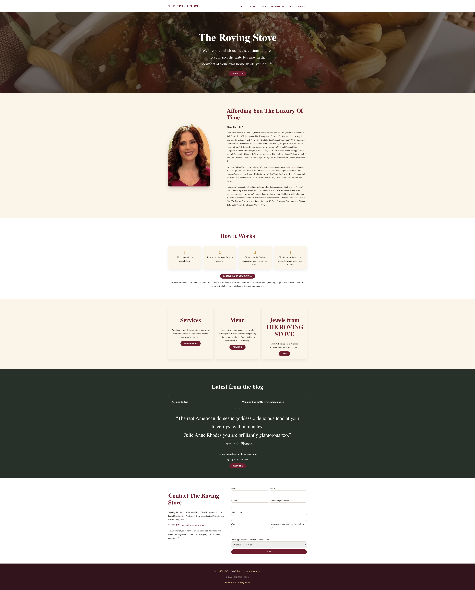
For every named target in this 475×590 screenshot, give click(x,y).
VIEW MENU (237, 347)
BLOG (290, 6)
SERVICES (254, 6)
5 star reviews (292, 166)
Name (233, 488)
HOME (243, 6)
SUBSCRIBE (238, 466)
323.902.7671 (174, 525)
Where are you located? (280, 500)
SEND (269, 552)
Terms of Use (230, 582)
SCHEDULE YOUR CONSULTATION (237, 276)
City (233, 524)
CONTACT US (237, 74)
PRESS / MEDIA (277, 6)
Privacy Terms (244, 582)
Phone (234, 500)
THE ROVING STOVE (183, 6)
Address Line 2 (237, 512)
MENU (264, 6)
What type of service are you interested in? (250, 539)
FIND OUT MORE (191, 343)
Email (272, 488)
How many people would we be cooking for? (287, 526)
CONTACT (301, 6)
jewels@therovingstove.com (194, 525)
